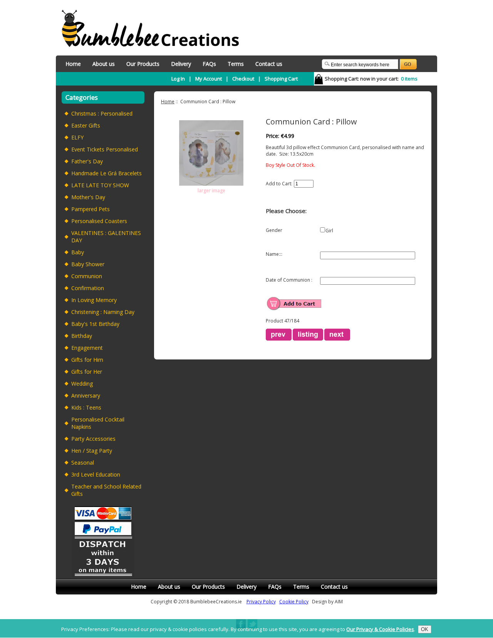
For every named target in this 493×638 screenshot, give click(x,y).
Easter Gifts (85, 125)
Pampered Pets (90, 209)
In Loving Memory (94, 300)
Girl (329, 230)
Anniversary (85, 395)
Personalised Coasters (99, 221)
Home (73, 63)
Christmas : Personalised (101, 113)
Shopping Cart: (342, 78)
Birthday (81, 335)
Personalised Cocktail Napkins (97, 423)
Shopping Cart (281, 78)
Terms (236, 63)
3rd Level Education (95, 474)
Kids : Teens (86, 407)
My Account (208, 78)
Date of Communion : (289, 280)
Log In (178, 78)
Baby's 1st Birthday (95, 323)
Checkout (243, 78)
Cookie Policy (294, 601)
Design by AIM (327, 601)
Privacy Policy (261, 601)
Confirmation (87, 288)
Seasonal (82, 462)
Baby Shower (87, 264)
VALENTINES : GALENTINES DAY (106, 236)
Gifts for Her (86, 371)
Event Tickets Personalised (104, 149)
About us (103, 63)
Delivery (181, 63)
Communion (86, 276)
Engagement (87, 347)
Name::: (274, 254)
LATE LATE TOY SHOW (100, 185)
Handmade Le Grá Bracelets (106, 173)
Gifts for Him (87, 359)
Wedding (82, 383)
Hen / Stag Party (91, 450)
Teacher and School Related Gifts (106, 490)
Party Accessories (93, 438)
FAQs (209, 63)
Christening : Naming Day (102, 312)
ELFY (77, 137)
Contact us (268, 63)
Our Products (142, 63)
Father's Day (87, 161)
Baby (77, 252)
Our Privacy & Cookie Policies (380, 629)
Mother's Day (88, 197)
